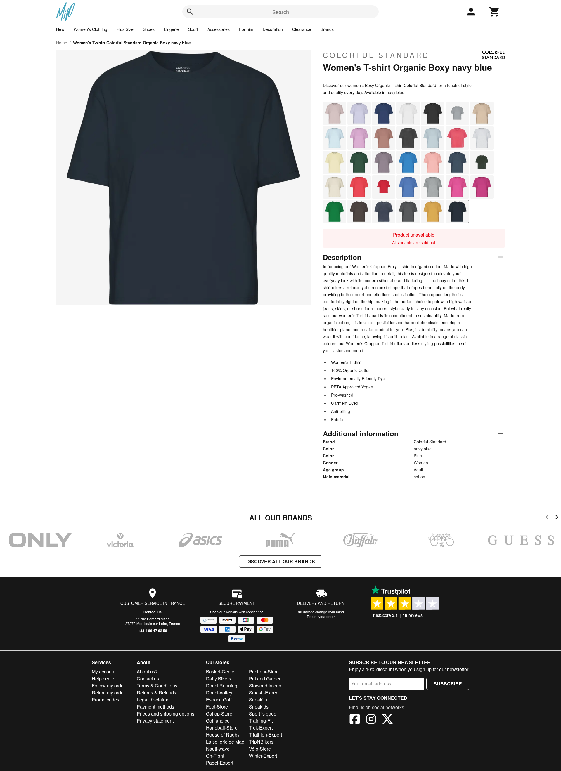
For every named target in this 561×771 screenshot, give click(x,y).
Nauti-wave (218, 748)
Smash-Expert (263, 692)
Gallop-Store (219, 713)
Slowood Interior (266, 685)
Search (280, 11)
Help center (104, 678)
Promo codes (105, 699)
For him (246, 29)
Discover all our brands (280, 561)
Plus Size (125, 29)
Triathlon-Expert (265, 734)
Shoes (149, 29)
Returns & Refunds (156, 692)
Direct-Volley (219, 692)
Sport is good (262, 713)
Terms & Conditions (157, 685)
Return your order (321, 616)
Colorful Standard (376, 55)
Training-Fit (261, 720)
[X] (387, 720)
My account (103, 671)
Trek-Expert (261, 727)
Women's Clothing (90, 29)
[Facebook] (355, 720)
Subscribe (448, 683)
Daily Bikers (218, 678)
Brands (327, 29)
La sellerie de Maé (225, 741)
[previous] (547, 518)
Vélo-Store (260, 748)
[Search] (190, 11)
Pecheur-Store (264, 671)
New (60, 29)
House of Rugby (223, 734)
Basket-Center (221, 671)
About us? (147, 671)
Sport (193, 29)
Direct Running (221, 685)
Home (61, 43)
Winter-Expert (263, 755)
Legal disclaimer (154, 699)
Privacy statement (155, 720)
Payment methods (155, 706)
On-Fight (215, 755)
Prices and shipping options (165, 713)
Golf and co (218, 720)
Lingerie (171, 29)
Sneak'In (258, 699)
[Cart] (494, 12)
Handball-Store (222, 727)
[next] (557, 518)
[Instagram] (371, 720)
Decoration (273, 29)
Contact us (152, 611)
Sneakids (259, 706)
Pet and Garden (265, 678)
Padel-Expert (219, 762)
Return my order (108, 692)
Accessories (218, 29)
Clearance (301, 29)
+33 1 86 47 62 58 (152, 630)
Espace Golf (218, 699)
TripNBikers (261, 741)
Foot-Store (217, 706)
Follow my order (108, 685)
